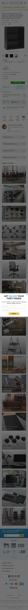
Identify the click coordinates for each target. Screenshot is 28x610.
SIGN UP (14, 313)
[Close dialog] (26, 294)
